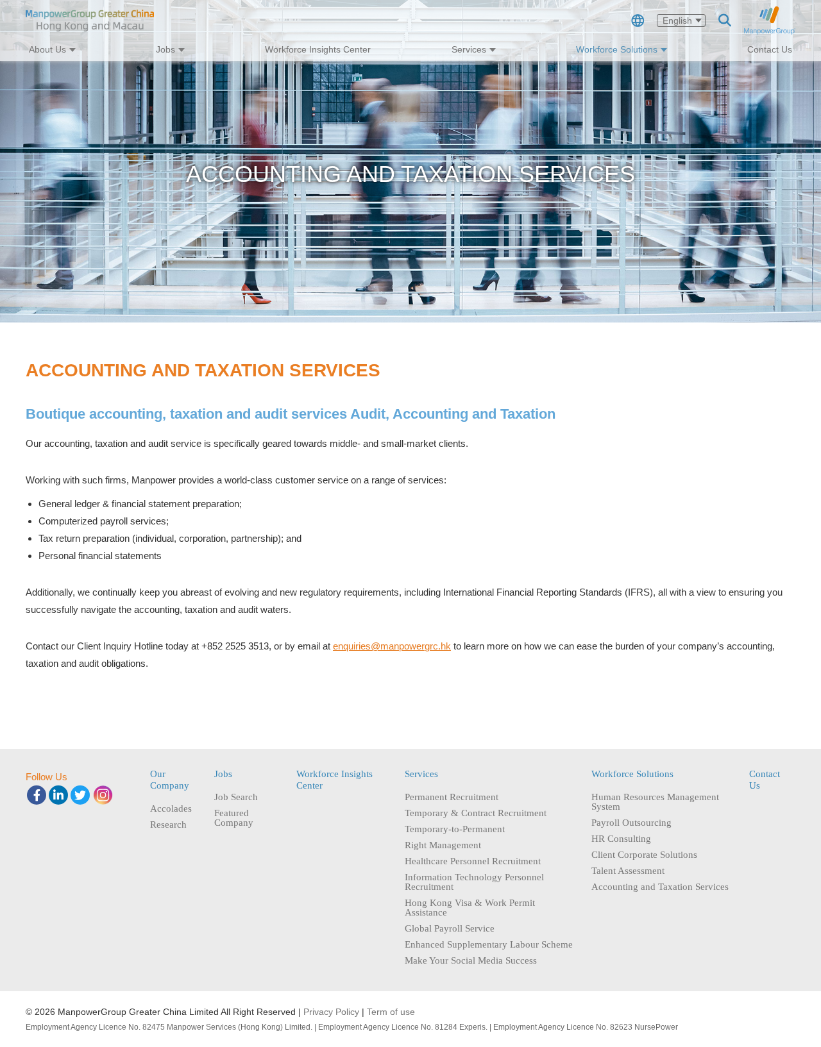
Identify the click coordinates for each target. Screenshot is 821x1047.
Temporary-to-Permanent (455, 829)
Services (469, 49)
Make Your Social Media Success (471, 961)
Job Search (236, 797)
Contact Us (769, 49)
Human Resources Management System (655, 802)
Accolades (171, 809)
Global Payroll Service (450, 929)
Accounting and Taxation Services (660, 887)
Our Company (169, 780)
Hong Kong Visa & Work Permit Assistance (470, 907)
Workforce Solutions (616, 49)
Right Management (443, 845)
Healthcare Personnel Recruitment (473, 861)
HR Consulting (621, 839)
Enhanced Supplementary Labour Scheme (489, 945)
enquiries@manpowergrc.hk (392, 646)
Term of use (391, 1012)
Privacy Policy (331, 1012)
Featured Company (233, 818)
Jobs (165, 49)
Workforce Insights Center (318, 49)
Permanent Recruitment (451, 797)
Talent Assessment (627, 871)
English (677, 20)
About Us (47, 49)
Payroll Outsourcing (631, 823)
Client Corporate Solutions (644, 855)
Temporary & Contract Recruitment (475, 813)
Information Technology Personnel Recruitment (474, 882)
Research (168, 825)
